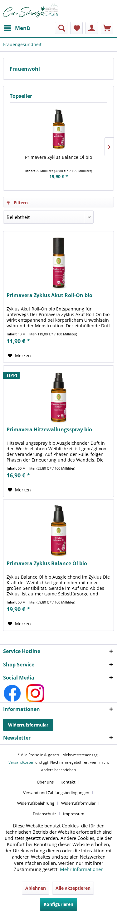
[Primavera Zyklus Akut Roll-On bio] (58, 262)
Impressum (73, 814)
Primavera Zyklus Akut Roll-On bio (49, 295)
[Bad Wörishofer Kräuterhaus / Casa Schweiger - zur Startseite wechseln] (31, 10)
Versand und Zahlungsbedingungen (56, 792)
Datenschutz (44, 814)
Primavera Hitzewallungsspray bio (49, 429)
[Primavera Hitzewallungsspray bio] (58, 397)
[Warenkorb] (107, 28)
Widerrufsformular (28, 725)
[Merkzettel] (76, 28)
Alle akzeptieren (73, 888)
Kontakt (68, 782)
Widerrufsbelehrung (35, 803)
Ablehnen (35, 888)
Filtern (20, 203)
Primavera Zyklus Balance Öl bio (58, 157)
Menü (22, 27)
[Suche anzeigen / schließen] (61, 28)
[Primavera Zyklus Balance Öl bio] (58, 129)
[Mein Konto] (91, 28)
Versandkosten (21, 762)
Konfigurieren (58, 904)
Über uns (45, 782)
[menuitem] (16, 28)
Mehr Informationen (82, 869)
